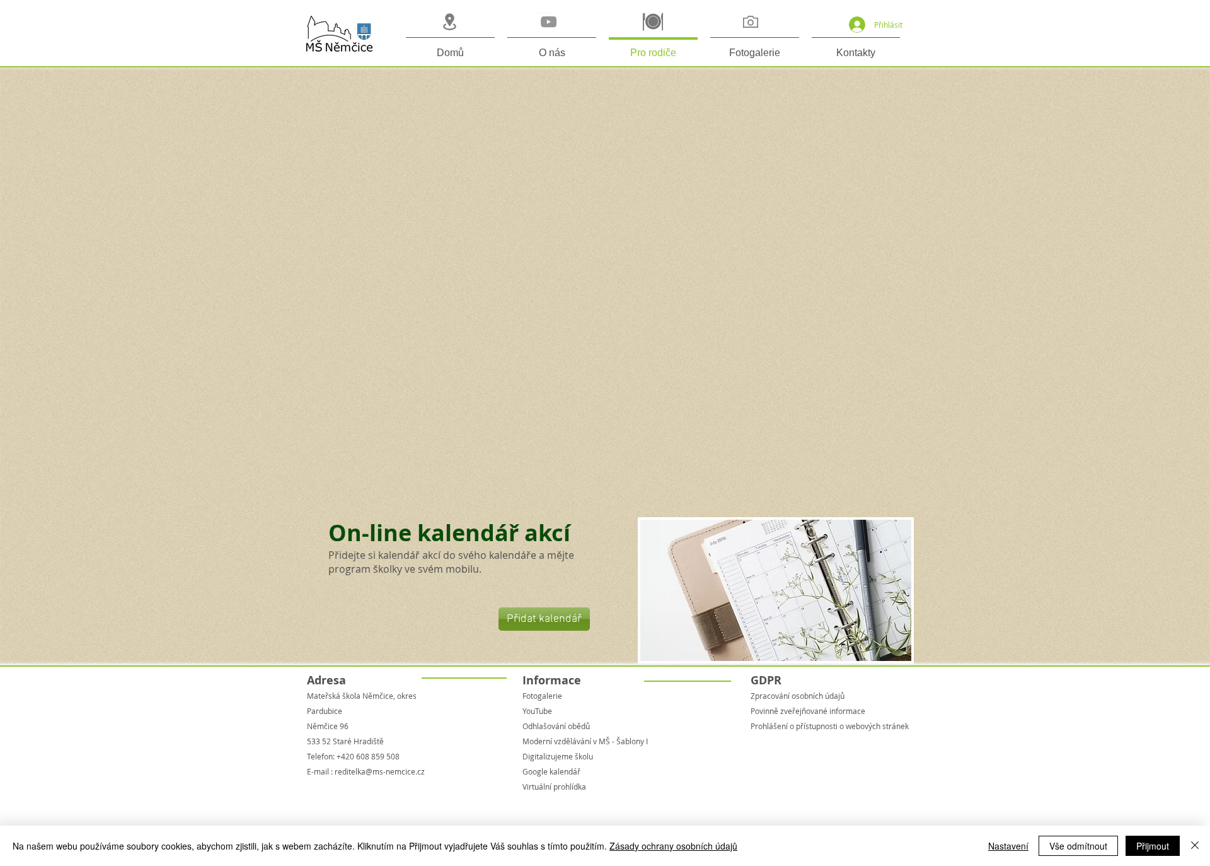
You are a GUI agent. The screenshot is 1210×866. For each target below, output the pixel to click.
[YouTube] (548, 22)
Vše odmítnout (1078, 846)
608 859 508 (377, 756)
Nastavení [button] (1008, 846)
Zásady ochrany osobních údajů (673, 846)
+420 (345, 756)
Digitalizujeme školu (557, 756)
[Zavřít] (1194, 846)
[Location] (449, 22)
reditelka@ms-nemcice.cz (380, 771)
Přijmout (1152, 846)
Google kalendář (551, 771)
